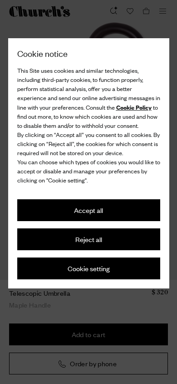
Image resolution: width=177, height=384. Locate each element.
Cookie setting (89, 268)
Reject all (88, 239)
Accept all (88, 210)
